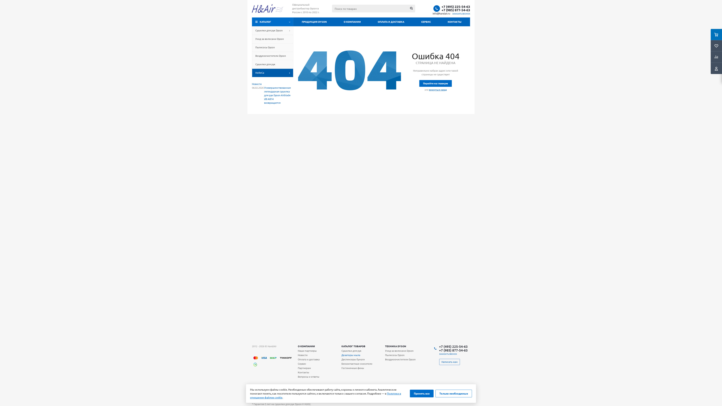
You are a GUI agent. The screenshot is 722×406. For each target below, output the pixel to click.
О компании (352, 21)
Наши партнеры (307, 350)
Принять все (422, 393)
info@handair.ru (441, 13)
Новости (257, 83)
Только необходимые (453, 393)
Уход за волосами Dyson (399, 350)
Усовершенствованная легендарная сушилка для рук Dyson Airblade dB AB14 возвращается (277, 95)
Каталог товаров (353, 346)
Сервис (426, 21)
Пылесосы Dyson (394, 355)
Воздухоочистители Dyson (400, 359)
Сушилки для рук (351, 350)
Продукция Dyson (314, 21)
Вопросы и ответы (308, 376)
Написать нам (449, 361)
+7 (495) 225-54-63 (455, 6)
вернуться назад (438, 89)
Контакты (454, 21)
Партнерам (304, 368)
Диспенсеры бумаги (353, 359)
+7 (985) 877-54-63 (455, 10)
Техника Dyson (395, 346)
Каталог (265, 21)
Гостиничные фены (352, 368)
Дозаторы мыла (350, 355)
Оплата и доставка (391, 21)
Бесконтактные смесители (356, 363)
